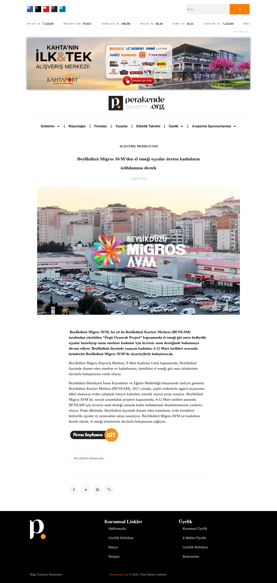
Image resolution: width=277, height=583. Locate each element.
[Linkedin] (62, 9)
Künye (113, 547)
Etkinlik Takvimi (148, 126)
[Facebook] (30, 9)
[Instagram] (54, 9)
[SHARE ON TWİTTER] (86, 490)
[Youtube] (46, 9)
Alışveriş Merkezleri (138, 146)
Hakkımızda (117, 528)
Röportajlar (77, 126)
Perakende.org (119, 574)
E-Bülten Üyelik (194, 538)
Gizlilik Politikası (121, 538)
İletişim (113, 556)
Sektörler (48, 126)
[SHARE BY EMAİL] (97, 490)
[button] (109, 490)
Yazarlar (121, 126)
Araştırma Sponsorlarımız (211, 126)
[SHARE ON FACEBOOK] (74, 490)
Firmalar (100, 126)
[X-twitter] (38, 9)
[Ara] (240, 9)
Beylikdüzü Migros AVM (88, 458)
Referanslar (191, 556)
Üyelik (173, 126)
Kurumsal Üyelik (195, 528)
